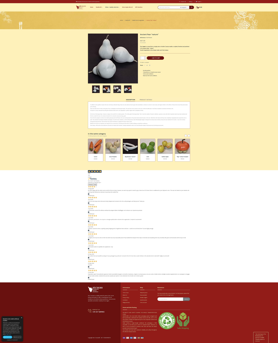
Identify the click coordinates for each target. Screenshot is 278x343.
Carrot (95, 156)
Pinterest (149, 65)
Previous (91, 184)
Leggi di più (8, 334)
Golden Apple (165, 156)
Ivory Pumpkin (113, 156)
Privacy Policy (126, 297)
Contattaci (125, 300)
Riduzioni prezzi (143, 292)
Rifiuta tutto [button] (17, 337)
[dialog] (12, 329)
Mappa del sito (126, 302)
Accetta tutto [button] (7, 337)
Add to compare (145, 62)
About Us (125, 295)
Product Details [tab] (146, 100)
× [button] (21, 317)
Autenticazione (143, 300)
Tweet (147, 65)
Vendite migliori (143, 297)
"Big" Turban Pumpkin (182, 156)
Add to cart (156, 58)
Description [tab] (130, 100)
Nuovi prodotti (143, 295)
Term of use (126, 292)
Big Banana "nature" (130, 156)
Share (145, 65)
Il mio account (143, 302)
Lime (147, 156)
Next (95, 184)
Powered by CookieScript (12, 340)
